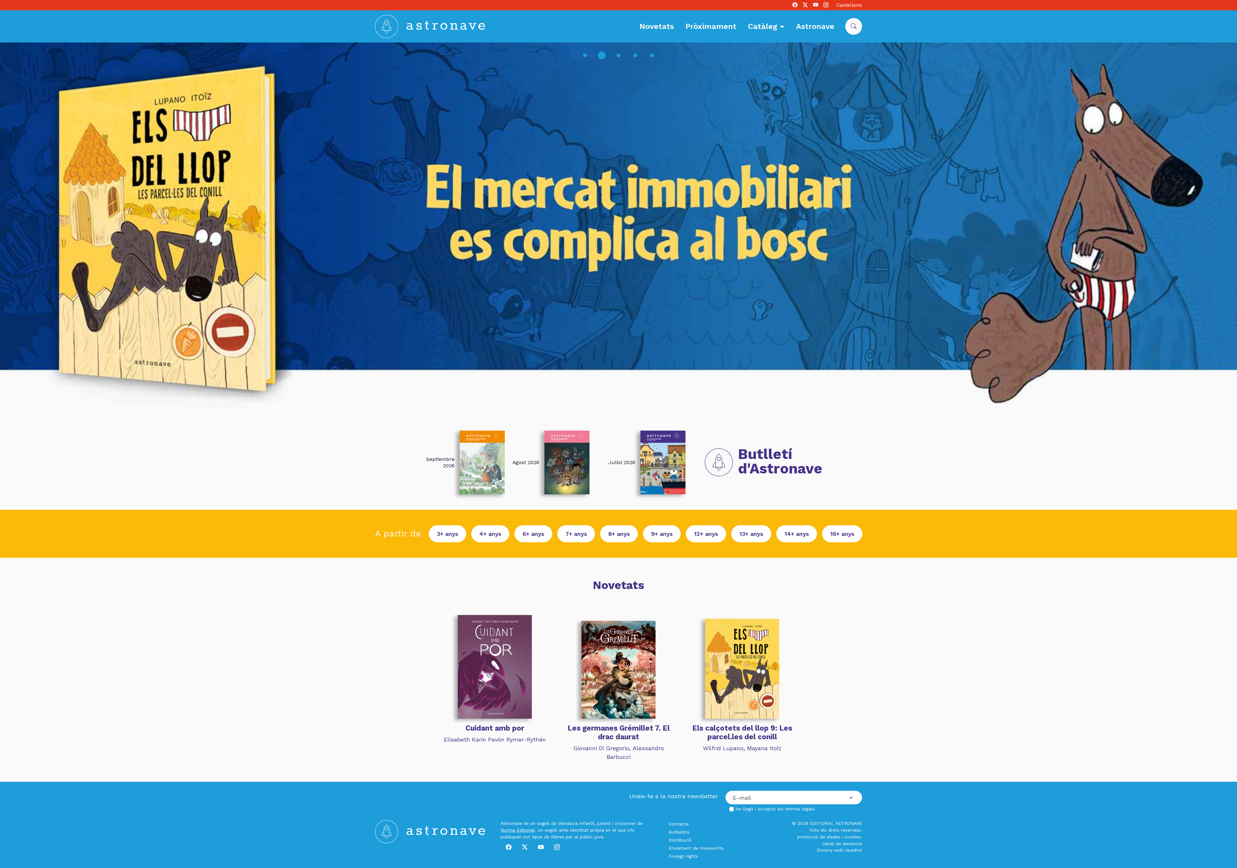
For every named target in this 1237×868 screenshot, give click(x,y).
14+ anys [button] (796, 533)
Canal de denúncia (842, 843)
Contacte (679, 823)
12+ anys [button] (706, 533)
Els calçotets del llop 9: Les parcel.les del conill (742, 732)
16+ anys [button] (842, 533)
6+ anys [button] (533, 533)
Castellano (849, 5)
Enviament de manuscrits (696, 848)
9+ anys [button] (662, 533)
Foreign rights (683, 856)
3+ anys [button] (447, 533)
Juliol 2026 (622, 462)
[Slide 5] (652, 55)
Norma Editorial (518, 830)
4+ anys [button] (490, 533)
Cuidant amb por (494, 728)
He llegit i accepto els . (775, 808)
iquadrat (853, 850)
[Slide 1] (585, 55)
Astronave (815, 26)
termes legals (799, 808)
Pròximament (711, 26)
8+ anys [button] (619, 533)
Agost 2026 (526, 462)
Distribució (680, 840)
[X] (805, 5)
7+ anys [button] (576, 533)
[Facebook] (795, 5)
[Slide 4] (635, 55)
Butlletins (679, 832)
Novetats (656, 26)
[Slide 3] (618, 55)
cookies (852, 836)
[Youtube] (815, 5)
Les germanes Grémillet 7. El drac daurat (619, 732)
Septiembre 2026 (440, 462)
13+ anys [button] (751, 533)
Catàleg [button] (764, 26)
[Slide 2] (602, 55)
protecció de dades (818, 836)
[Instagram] (826, 5)
